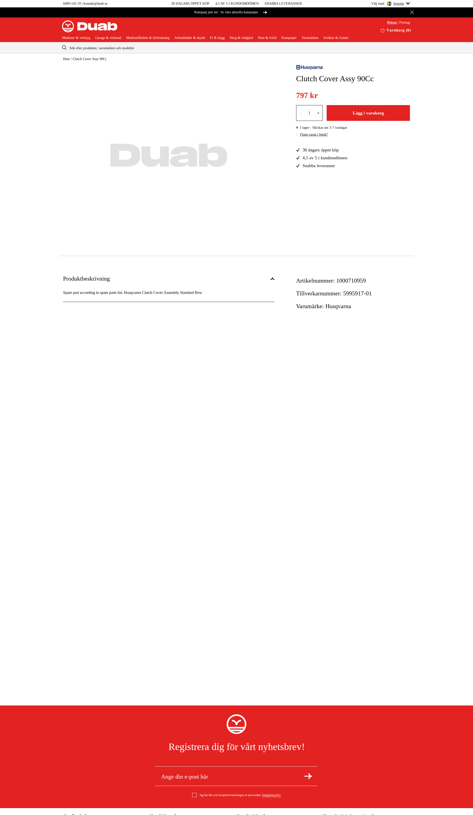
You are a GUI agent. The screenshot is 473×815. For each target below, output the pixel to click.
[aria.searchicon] (64, 47)
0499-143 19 (72, 3)
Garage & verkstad (108, 38)
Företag (404, 22)
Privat (392, 22)
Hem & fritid (267, 38)
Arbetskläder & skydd (189, 38)
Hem (66, 59)
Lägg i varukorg (368, 113)
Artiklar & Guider (336, 38)
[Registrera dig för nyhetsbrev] (308, 776)
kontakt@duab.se (95, 3)
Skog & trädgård (241, 38)
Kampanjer (289, 38)
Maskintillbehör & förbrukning (147, 38)
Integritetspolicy (271, 795)
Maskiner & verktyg (76, 38)
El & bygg (217, 38)
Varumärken (310, 38)
